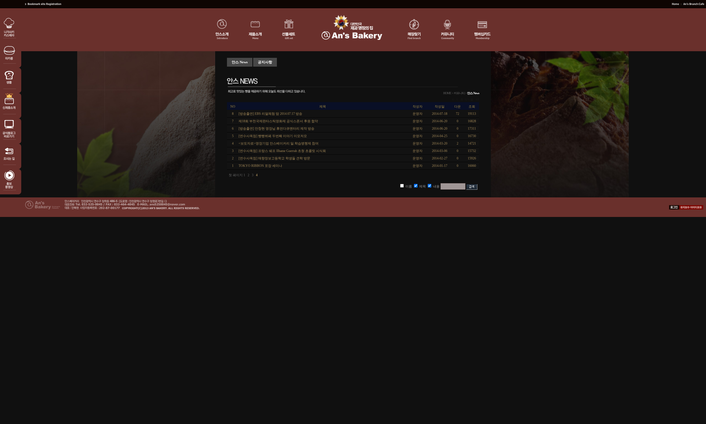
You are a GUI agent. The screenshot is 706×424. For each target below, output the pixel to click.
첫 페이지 (236, 175)
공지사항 (265, 62)
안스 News (240, 62)
